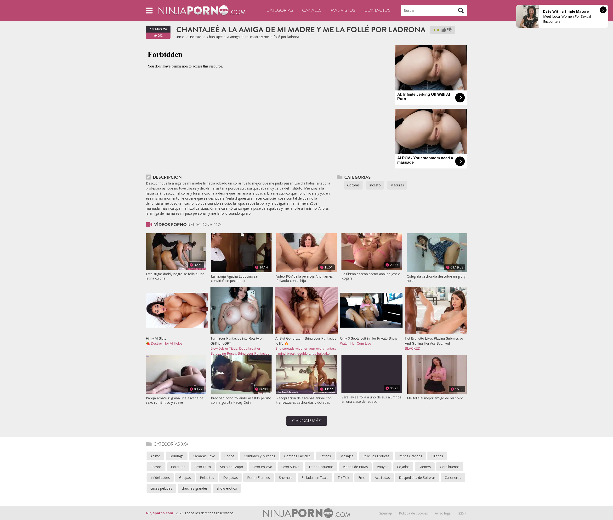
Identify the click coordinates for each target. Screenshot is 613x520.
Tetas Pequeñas (321, 466)
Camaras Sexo (204, 456)
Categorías (280, 10)
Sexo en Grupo (231, 466)
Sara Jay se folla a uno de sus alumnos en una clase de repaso (371, 399)
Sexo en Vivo (262, 466)
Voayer (382, 466)
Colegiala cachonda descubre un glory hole (436, 278)
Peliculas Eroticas (376, 456)
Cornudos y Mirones (259, 456)
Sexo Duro (202, 466)
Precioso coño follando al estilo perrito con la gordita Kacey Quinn (241, 400)
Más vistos (343, 10)
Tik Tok (343, 477)
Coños (229, 456)
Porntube (178, 466)
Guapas (185, 477)
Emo (361, 477)
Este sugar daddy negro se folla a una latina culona (175, 276)
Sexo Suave (290, 466)
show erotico (227, 488)
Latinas (325, 456)
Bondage (177, 456)
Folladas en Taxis (314, 477)
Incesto (195, 36)
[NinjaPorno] (202, 10)
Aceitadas (382, 477)
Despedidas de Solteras (417, 477)
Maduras (397, 185)
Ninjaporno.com (159, 513)
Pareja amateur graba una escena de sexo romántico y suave (174, 400)
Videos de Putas (355, 466)
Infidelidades (160, 477)
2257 (462, 513)
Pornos (156, 466)
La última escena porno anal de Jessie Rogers (370, 276)
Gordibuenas (450, 466)
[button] (149, 10)
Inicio (180, 36)
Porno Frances (258, 477)
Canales (312, 10)
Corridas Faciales (297, 456)
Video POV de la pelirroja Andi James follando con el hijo (304, 278)
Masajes (346, 456)
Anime (155, 456)
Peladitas (207, 477)
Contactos (377, 10)
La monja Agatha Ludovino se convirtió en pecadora (234, 278)
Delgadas (230, 477)
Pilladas (437, 456)
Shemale (285, 477)
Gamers (425, 466)
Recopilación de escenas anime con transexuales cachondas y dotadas (304, 400)
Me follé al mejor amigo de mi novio (435, 398)
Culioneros (453, 477)
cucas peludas (161, 488)
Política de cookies (413, 513)
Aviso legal (443, 513)
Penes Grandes (410, 456)
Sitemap (385, 513)
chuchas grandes (195, 488)
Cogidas (353, 185)
